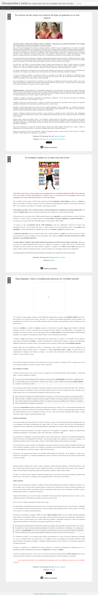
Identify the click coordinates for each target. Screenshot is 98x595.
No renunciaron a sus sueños (56, 139)
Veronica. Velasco (60, 136)
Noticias (52, 260)
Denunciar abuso (63, 594)
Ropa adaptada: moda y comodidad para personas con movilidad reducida (47, 278)
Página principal (6, 8)
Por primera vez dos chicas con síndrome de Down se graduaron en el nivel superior (47, 16)
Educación (43, 139)
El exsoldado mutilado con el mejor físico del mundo (47, 157)
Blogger (56, 594)
